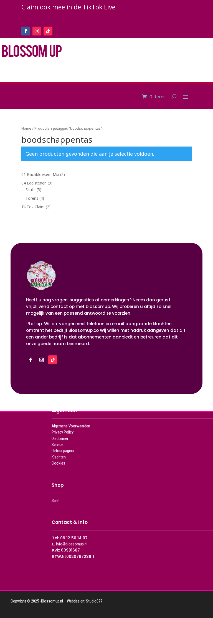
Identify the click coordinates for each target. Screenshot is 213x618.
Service (57, 444)
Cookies (58, 463)
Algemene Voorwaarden (71, 426)
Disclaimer (60, 438)
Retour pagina (63, 450)
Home (26, 128)
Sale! (55, 500)
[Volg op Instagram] (36, 31)
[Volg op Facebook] (25, 31)
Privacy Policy (62, 432)
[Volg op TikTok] (48, 31)
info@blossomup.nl (71, 544)
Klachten (59, 457)
